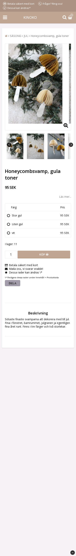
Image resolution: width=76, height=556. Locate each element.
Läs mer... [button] (65, 196)
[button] (70, 17)
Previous (9, 145)
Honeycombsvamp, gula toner (50, 36)
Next (71, 145)
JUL (26, 36)
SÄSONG (15, 36)
